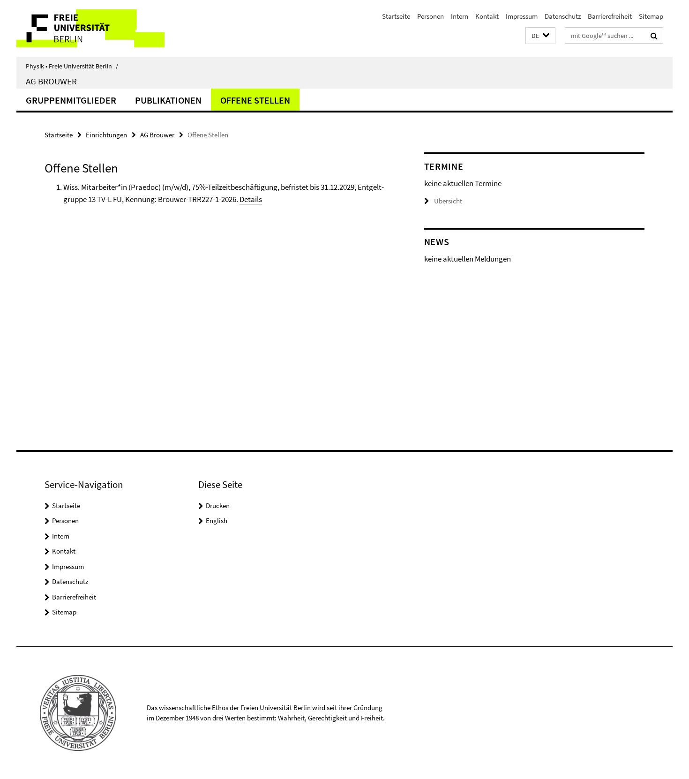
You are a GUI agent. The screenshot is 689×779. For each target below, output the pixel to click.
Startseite (396, 16)
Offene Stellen (255, 100)
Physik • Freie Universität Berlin (72, 66)
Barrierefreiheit (610, 16)
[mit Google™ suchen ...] (654, 35)
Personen (430, 16)
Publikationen (168, 100)
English (216, 520)
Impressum (522, 16)
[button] (540, 36)
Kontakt (487, 16)
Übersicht (448, 200)
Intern (459, 16)
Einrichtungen (106, 134)
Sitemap (651, 16)
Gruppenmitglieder (71, 100)
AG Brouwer (51, 81)
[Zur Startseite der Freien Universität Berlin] (94, 28)
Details (251, 199)
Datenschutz (563, 16)
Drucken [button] (218, 505)
